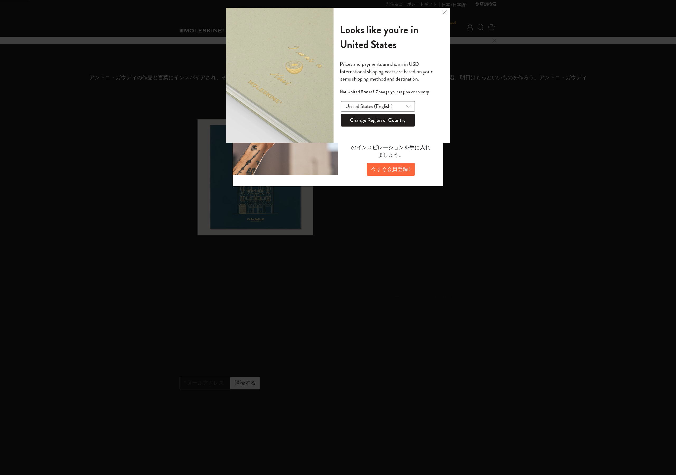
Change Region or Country (378, 120)
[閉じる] (444, 12)
